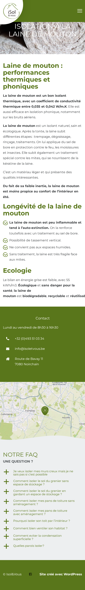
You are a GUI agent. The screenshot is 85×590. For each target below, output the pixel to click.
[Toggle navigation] (79, 11)
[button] (42, 473)
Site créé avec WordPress (61, 574)
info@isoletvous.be (30, 349)
